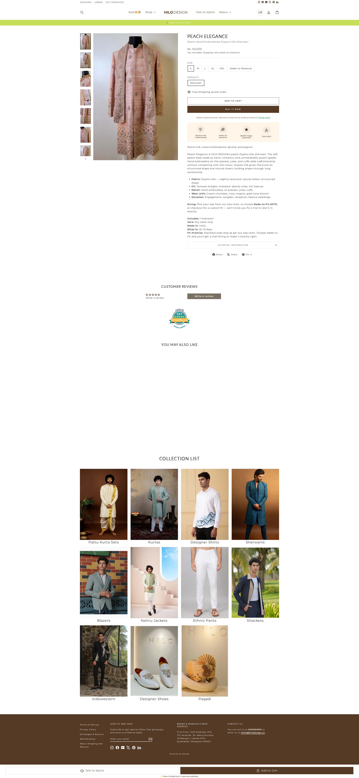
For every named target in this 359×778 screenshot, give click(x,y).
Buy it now (233, 109)
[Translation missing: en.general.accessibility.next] (124, 390)
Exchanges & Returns (92, 734)
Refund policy (88, 739)
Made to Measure (241, 68)
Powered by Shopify (180, 754)
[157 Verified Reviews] (179, 329)
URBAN (98, 2)
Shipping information (233, 245)
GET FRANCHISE (114, 2)
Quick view (104, 422)
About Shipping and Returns (91, 745)
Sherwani (196, 83)
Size (190, 63)
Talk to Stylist (205, 12)
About (224, 12)
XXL (222, 68)
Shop (149, 12)
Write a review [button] (204, 296)
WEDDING (86, 2)
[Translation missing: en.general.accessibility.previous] (83, 390)
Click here (264, 117)
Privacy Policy (88, 729)
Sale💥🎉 (135, 12)
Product (193, 77)
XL (212, 68)
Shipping (208, 52)
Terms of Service (89, 724)
